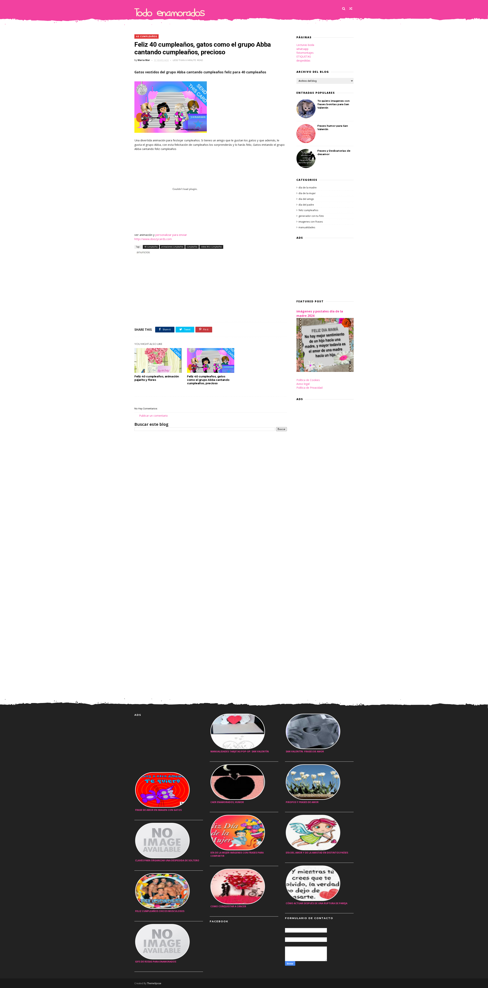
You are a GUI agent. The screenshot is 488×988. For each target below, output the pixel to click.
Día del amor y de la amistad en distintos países (317, 852)
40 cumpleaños (146, 36)
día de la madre (308, 187)
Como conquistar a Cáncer (228, 906)
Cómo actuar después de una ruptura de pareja (316, 903)
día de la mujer (307, 193)
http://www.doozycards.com (153, 239)
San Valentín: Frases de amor (305, 751)
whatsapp (302, 49)
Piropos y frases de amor (302, 802)
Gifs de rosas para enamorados (155, 961)
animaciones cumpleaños (172, 246)
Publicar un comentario (153, 415)
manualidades (307, 227)
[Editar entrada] (142, 252)
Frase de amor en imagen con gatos (158, 810)
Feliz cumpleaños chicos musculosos (159, 911)
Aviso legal (303, 384)
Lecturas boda (305, 45)
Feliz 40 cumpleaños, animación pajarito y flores (156, 378)
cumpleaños (192, 246)
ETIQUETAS (303, 56)
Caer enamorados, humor (227, 802)
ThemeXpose (154, 983)
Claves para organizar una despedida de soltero (167, 860)
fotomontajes (305, 52)
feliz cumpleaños (308, 210)
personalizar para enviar (171, 235)
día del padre (306, 204)
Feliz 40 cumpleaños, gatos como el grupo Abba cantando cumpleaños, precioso (208, 380)
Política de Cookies (308, 380)
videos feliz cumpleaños (211, 246)
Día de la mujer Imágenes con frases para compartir (237, 854)
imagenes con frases (311, 221)
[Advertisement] (179, 258)
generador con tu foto (311, 216)
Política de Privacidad (309, 387)
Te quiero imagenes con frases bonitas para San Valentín (333, 104)
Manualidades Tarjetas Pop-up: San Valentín (239, 751)
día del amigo (306, 199)
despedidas (303, 60)
